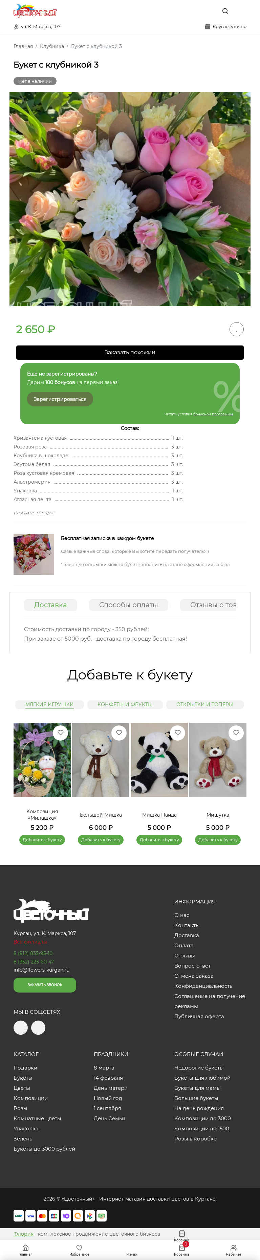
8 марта (104, 1067)
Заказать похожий (130, 352)
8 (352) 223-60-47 (34, 962)
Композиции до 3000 (202, 1118)
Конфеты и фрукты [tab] (125, 704)
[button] (238, 774)
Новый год (108, 1098)
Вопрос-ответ (192, 965)
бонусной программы (213, 414)
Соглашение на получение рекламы (209, 1001)
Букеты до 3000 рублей (44, 1149)
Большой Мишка (101, 815)
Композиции (31, 1098)
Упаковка (26, 1128)
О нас (181, 915)
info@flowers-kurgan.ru (41, 970)
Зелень (23, 1138)
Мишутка (218, 815)
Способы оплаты (128, 605)
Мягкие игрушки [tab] (49, 704)
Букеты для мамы (197, 1088)
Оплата (184, 945)
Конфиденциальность (203, 986)
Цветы (22, 1088)
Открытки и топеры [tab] (205, 704)
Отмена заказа (194, 976)
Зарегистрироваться (60, 399)
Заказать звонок (45, 985)
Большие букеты (196, 1098)
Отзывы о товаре (220, 605)
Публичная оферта (199, 1016)
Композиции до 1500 (201, 1128)
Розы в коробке (195, 1138)
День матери (111, 1088)
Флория (24, 1234)
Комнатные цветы (37, 1118)
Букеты (23, 1078)
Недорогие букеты (199, 1067)
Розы (20, 1108)
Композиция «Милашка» (42, 814)
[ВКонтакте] (209, 11)
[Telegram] (195, 11)
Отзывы (184, 955)
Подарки (25, 1067)
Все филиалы (30, 942)
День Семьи (109, 1118)
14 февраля (108, 1078)
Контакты (187, 925)
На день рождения (199, 1108)
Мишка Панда (159, 815)
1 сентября (107, 1108)
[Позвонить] (240, 11)
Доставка (50, 605)
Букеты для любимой (202, 1078)
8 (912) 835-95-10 (33, 953)
